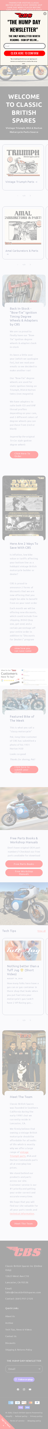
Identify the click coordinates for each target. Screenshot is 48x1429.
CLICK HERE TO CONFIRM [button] (24, 53)
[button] (45, 13)
